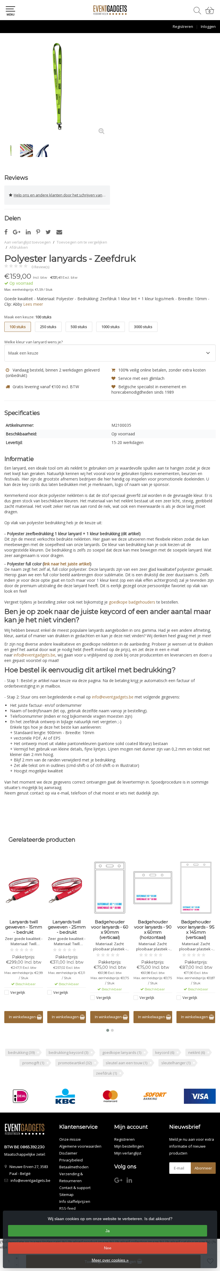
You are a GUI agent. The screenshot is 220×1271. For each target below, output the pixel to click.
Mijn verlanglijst (127, 1153)
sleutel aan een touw (126, 1062)
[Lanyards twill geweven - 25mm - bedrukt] (23, 887)
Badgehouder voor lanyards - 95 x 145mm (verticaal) (153, 929)
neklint (196, 1052)
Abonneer (203, 1168)
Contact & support (75, 1187)
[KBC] (65, 1096)
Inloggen (208, 26)
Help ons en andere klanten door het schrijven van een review (62, 195)
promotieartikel (75, 1062)
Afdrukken (18, 247)
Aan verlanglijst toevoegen (27, 242)
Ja (107, 1230)
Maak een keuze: (28, 316)
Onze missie (70, 1139)
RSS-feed (67, 1208)
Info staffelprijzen (74, 1201)
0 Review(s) (40, 267)
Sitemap (66, 1194)
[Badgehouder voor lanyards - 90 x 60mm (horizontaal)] (110, 887)
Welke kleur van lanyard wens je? (33, 341)
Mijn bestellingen (129, 1146)
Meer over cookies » (110, 1260)
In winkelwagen (23, 1016)
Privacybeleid (71, 1160)
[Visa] (200, 1096)
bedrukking (21, 1052)
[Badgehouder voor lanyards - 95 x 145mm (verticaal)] (152, 887)
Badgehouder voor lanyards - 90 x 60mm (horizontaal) (110, 929)
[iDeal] (21, 1096)
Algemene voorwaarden (80, 1146)
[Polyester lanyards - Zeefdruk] (57, 87)
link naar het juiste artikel (67, 563)
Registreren (183, 26)
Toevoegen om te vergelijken (82, 242)
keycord (164, 1052)
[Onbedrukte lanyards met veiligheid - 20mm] (195, 887)
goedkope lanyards (121, 1052)
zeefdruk (106, 1073)
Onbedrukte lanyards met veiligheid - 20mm (196, 927)
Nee (107, 1248)
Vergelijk (17, 992)
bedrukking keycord (68, 1052)
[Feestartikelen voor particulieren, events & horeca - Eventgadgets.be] (110, 10)
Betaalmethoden (74, 1166)
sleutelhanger (175, 1062)
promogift (33, 1062)
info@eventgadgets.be (34, 655)
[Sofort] (155, 1096)
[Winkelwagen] (209, 13)
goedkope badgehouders (132, 602)
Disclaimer (68, 1153)
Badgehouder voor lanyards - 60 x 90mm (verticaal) (66, 929)
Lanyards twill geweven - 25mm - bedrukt (24, 927)
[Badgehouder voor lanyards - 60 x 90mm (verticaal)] (66, 887)
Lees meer (33, 304)
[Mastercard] (110, 1096)
